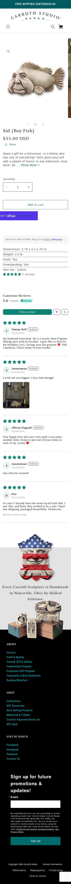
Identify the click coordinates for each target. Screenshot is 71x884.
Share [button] (13, 144)
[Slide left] (27, 124)
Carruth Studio (31, 864)
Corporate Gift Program (21, 671)
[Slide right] (43, 124)
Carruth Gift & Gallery (19, 661)
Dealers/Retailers (17, 680)
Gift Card (12, 724)
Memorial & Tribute (18, 715)
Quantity (9, 179)
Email (14, 797)
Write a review (27, 312)
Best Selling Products (20, 710)
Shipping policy (37, 870)
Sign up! (35, 841)
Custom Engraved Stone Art (23, 719)
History (11, 652)
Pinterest (12, 754)
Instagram (13, 749)
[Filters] (56, 312)
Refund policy (19, 870)
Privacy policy (56, 870)
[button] (8, 26)
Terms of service (37, 876)
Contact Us (13, 758)
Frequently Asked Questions (24, 675)
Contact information (52, 864)
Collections (14, 701)
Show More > (30, 165)
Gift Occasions (16, 705)
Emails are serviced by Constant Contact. (36, 829)
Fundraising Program (19, 666)
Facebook (12, 745)
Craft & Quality (15, 657)
